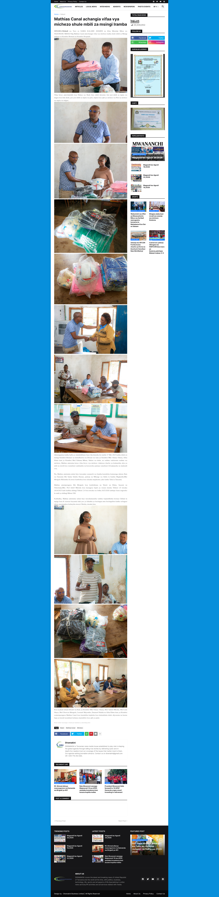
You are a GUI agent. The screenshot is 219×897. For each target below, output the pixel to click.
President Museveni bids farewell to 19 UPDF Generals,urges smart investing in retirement (114, 789)
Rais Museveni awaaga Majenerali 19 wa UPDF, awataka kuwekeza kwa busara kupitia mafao (89, 789)
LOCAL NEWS (91, 7)
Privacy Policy (72, 1)
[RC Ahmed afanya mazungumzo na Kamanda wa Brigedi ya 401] (97, 848)
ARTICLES (79, 7)
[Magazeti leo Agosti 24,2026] (97, 838)
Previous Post (60, 821)
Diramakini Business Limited (73, 894)
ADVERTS (116, 7)
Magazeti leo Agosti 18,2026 (151, 166)
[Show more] (100, 734)
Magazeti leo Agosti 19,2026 (151, 186)
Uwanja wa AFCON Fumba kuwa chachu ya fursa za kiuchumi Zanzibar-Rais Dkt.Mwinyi (138, 247)
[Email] (96, 734)
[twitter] (157, 1)
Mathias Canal (70, 728)
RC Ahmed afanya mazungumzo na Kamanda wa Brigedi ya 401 (64, 788)
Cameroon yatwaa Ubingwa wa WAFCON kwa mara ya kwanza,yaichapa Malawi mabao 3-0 (156, 248)
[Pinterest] (91, 734)
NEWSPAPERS (129, 7)
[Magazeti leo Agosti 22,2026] (136, 178)
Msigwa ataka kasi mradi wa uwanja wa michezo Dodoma (156, 217)
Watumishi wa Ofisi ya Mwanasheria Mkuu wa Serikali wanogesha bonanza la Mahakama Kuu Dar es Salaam (138, 220)
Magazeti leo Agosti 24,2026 (112, 837)
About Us (63, 1)
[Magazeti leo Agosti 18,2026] (136, 167)
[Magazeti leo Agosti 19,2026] (136, 188)
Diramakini (70, 742)
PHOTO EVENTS (144, 7)
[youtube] (160, 1)
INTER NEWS (105, 7)
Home (56, 1)
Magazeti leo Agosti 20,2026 (74, 837)
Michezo (80, 728)
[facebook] (153, 1)
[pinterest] (164, 1)
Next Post (122, 821)
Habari (62, 14)
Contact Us (82, 1)
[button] (157, 6)
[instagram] (158, 879)
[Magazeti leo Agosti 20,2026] (59, 838)
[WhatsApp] (87, 734)
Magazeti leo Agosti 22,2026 (151, 176)
